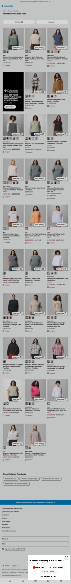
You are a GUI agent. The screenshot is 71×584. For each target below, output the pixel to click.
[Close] (66, 558)
